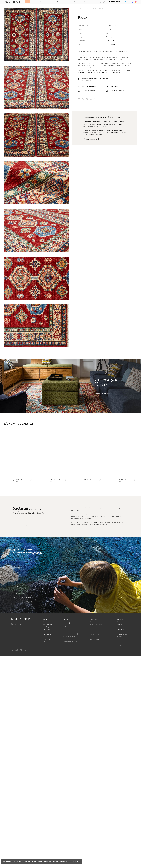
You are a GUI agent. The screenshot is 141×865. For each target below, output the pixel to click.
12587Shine (123, 480)
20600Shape (88, 480)
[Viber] (88, 98)
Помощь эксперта (88, 90)
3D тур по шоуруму (96, 624)
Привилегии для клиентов (122, 635)
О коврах (92, 622)
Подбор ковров (94, 634)
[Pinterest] (96, 98)
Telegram (98, 135)
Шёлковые (46, 632)
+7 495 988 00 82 (114, 2)
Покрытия (51, 2)
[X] (83, 98)
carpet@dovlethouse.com (22, 597)
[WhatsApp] (92, 98)
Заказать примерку (88, 86)
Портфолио (68, 2)
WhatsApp (91, 135)
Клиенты (119, 624)
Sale (27, 2)
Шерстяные (46, 629)
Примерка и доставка (97, 637)
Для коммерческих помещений (68, 623)
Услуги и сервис (94, 632)
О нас (118, 622)
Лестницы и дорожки (69, 636)
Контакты (87, 2)
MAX (104, 135)
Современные (47, 622)
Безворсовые (47, 637)
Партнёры (120, 627)
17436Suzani (54, 480)
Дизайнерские (47, 627)
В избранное (114, 86)
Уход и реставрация (96, 639)
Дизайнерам (121, 629)
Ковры (34, 2)
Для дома (66, 626)
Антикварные (47, 639)
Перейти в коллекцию (103, 394)
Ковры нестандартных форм (72, 634)
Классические (47, 624)
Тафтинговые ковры (69, 639)
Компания (77, 2)
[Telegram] (79, 98)
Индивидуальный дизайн (70, 641)
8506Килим (20, 480)
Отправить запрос (90, 139)
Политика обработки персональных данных (121, 647)
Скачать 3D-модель (117, 90)
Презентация (20, 602)
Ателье (59, 2)
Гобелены (42, 2)
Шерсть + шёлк (47, 634)
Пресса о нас (121, 632)
